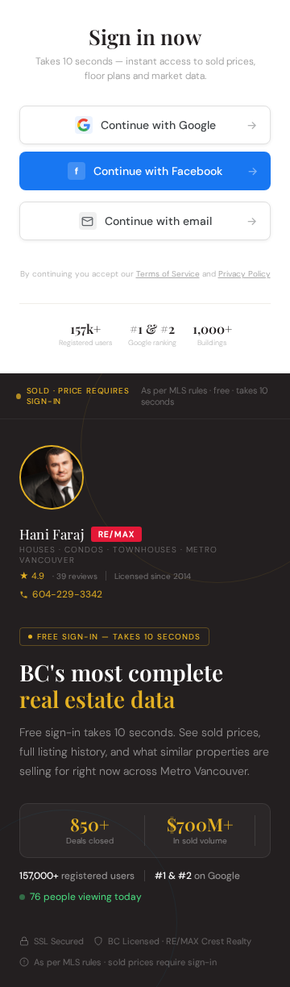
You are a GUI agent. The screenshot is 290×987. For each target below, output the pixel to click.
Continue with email (181, 221)
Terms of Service (168, 274)
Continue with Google (179, 125)
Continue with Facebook (166, 171)
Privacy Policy (244, 274)
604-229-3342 (67, 594)
